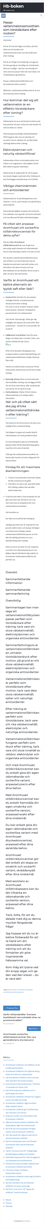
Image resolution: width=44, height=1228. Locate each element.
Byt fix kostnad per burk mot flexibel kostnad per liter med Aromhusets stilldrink (21, 1144)
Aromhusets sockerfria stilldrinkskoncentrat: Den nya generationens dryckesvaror (19, 1037)
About (8, 1200)
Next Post (33, 1029)
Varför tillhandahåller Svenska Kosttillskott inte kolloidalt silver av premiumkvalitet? (22, 1017)
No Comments (8, 1024)
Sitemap (9, 1206)
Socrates (26, 1221)
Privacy (9, 1203)
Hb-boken (13, 6)
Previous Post (12, 1008)
